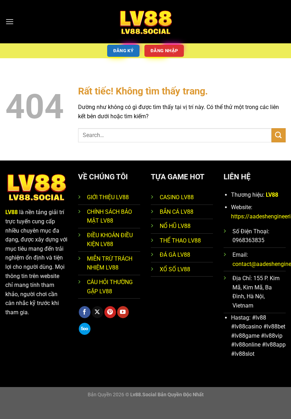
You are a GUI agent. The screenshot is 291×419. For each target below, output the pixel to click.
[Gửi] (278, 135)
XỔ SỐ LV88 (175, 269)
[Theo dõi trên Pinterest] (110, 312)
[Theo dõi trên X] (97, 312)
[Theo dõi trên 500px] (84, 329)
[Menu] (9, 21)
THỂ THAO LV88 (180, 240)
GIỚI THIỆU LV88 (108, 197)
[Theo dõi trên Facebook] (84, 312)
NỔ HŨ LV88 (175, 226)
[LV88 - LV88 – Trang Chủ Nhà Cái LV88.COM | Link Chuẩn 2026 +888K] (145, 22)
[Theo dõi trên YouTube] (123, 312)
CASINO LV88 (177, 197)
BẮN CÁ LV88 (176, 211)
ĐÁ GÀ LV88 (175, 254)
